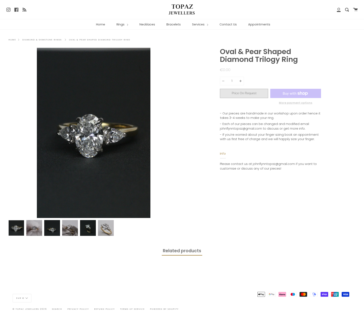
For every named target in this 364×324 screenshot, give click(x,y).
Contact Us (228, 24)
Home (100, 24)
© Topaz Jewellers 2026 (30, 309)
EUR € (20, 297)
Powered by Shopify (164, 309)
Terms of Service (132, 309)
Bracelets (173, 24)
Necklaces (147, 24)
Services (198, 24)
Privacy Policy (78, 309)
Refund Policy (104, 309)
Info (223, 153)
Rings (120, 24)
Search (57, 309)
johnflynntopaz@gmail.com (241, 128)
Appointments (259, 24)
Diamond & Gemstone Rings (42, 39)
